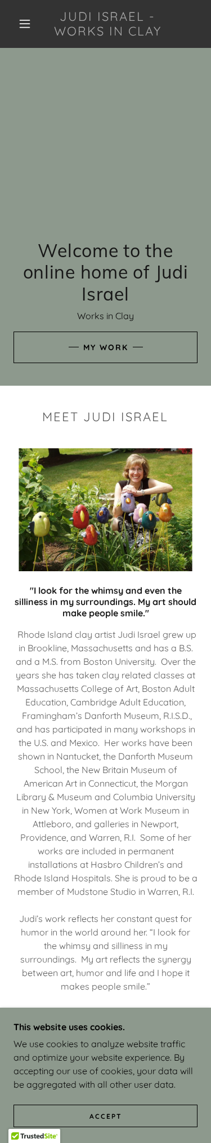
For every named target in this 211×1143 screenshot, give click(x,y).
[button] (25, 23)
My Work (105, 347)
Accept (105, 1116)
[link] (107, 24)
